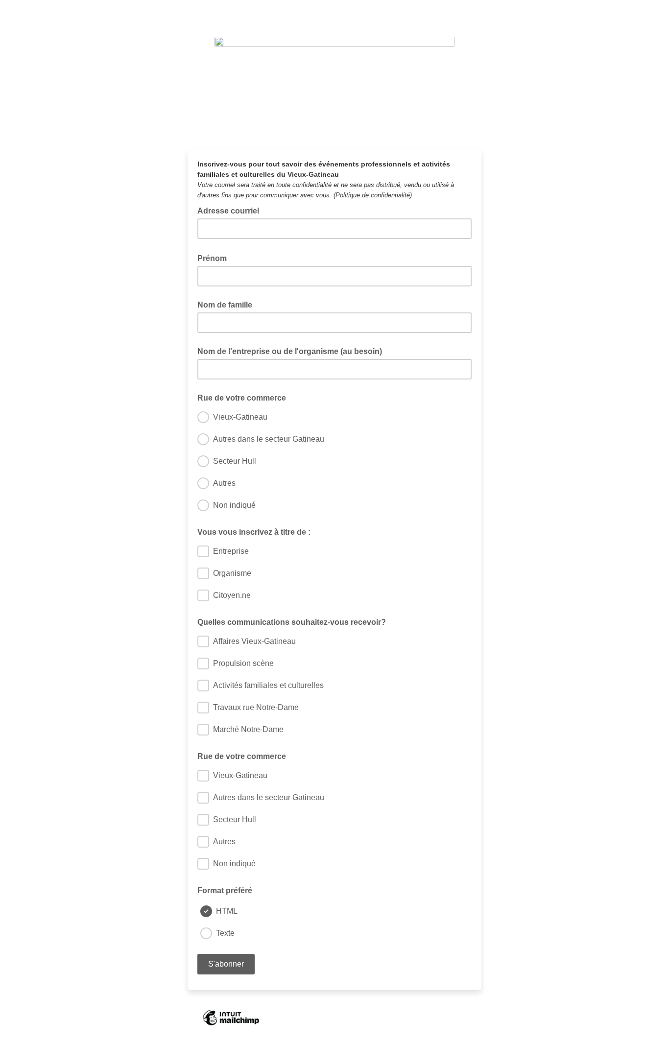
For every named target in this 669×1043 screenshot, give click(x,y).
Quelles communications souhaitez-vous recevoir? (291, 622)
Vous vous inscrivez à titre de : (254, 532)
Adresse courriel (231, 210)
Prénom (215, 257)
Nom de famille (224, 305)
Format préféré (224, 890)
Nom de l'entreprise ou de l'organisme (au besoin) (289, 351)
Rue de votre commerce (241, 398)
